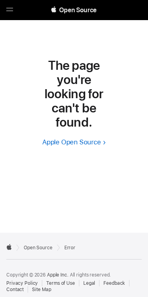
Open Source (38, 247)
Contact (15, 289)
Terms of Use (60, 283)
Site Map (41, 289)
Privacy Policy (22, 283)
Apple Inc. (58, 275)
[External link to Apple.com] (9, 246)
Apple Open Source (71, 142)
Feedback (114, 283)
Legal (89, 283)
